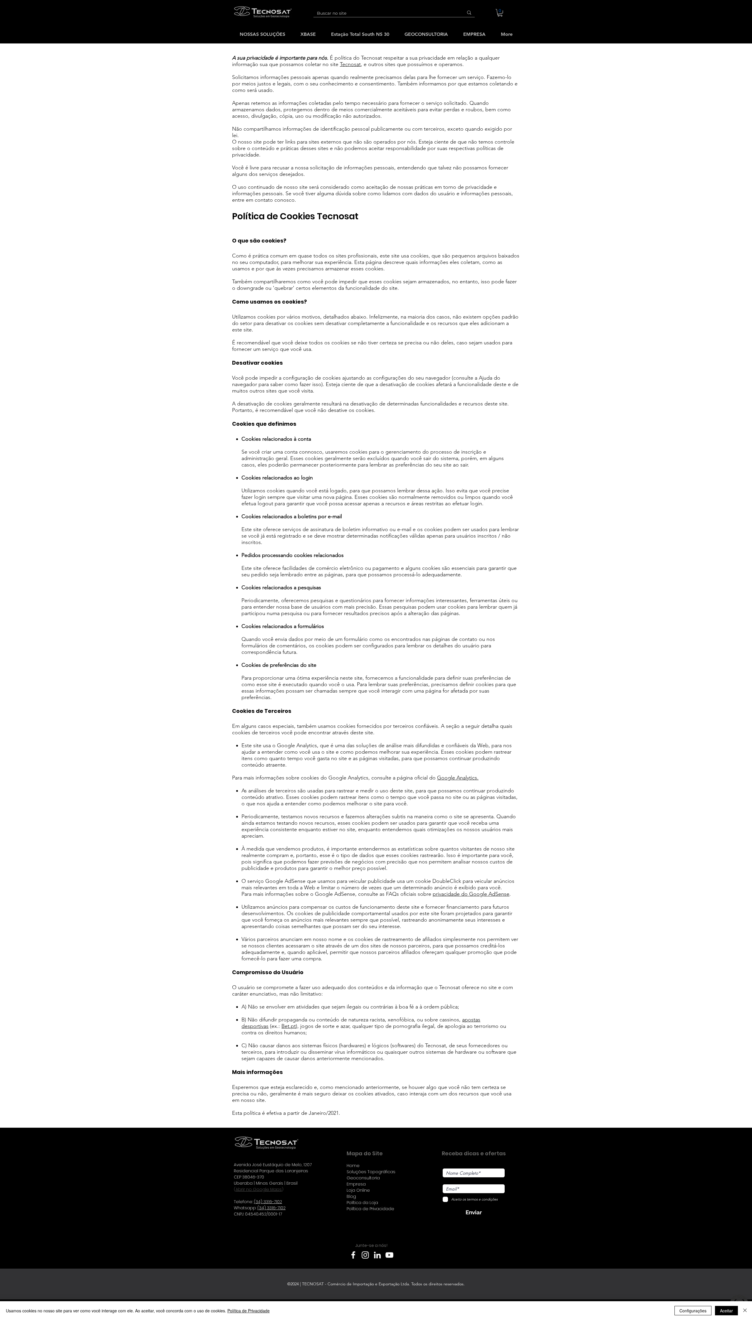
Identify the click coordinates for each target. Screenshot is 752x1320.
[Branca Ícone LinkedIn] (377, 1255)
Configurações (692, 1311)
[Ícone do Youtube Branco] (389, 1255)
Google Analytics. (458, 778)
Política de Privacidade (248, 1311)
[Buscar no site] (469, 12)
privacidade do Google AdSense (471, 894)
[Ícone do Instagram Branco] (365, 1255)
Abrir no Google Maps (259, 1189)
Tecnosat (350, 64)
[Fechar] (744, 1310)
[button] (500, 12)
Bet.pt (288, 1026)
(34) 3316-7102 (268, 1202)
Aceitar (726, 1311)
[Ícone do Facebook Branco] (353, 1255)
